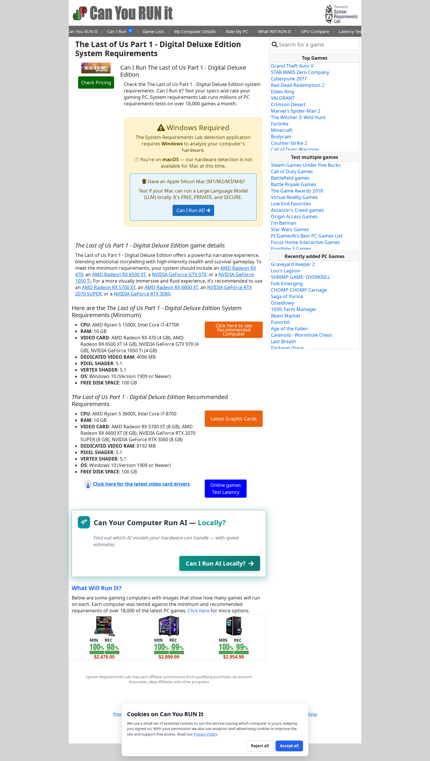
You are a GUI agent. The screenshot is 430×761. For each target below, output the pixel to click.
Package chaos (287, 348)
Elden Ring (282, 91)
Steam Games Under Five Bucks (306, 165)
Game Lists (153, 31)
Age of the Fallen (289, 328)
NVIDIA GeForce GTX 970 (179, 274)
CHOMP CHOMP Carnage (299, 290)
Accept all (289, 745)
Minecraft (282, 130)
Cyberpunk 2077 (289, 78)
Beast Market (285, 315)
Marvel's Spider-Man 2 (295, 111)
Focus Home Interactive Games (305, 242)
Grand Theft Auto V (292, 66)
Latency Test (351, 31)
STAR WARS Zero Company (300, 72)
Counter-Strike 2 (289, 143)
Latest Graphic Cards (234, 418)
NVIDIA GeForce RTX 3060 (142, 294)
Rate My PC (237, 31)
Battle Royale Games (293, 184)
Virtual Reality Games (294, 197)
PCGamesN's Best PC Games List (307, 236)
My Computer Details (195, 31)
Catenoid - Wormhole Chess (301, 335)
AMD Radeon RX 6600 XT (171, 287)
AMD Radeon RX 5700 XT (108, 287)
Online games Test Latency (225, 488)
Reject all (260, 745)
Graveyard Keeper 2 (293, 264)
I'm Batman (283, 223)
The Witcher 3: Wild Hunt (298, 117)
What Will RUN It (274, 31)
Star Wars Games (290, 229)
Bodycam (281, 136)
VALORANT (283, 98)
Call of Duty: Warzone (295, 149)
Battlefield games (290, 178)
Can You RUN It (82, 31)
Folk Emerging (287, 283)
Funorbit (280, 322)
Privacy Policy (205, 734)
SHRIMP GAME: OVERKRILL (300, 277)
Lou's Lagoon (285, 270)
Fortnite (279, 124)
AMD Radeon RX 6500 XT (119, 274)
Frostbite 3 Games (291, 248)
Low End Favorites (291, 203)
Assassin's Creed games (297, 210)
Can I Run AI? (191, 210)
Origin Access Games (294, 216)
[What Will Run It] (104, 625)
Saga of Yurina (287, 296)
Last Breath (283, 341)
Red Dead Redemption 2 (297, 85)
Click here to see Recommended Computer (234, 329)
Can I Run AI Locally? (216, 563)
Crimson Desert (288, 104)
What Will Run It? (97, 588)
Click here (198, 610)
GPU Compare (315, 31)
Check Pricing (96, 82)
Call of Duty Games (292, 171)
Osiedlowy (282, 303)
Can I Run (119, 31)
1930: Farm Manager (294, 309)
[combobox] (318, 44)
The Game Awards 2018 (297, 191)
